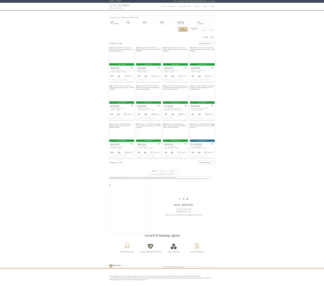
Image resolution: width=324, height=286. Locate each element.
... (167, 171)
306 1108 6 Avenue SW (146, 109)
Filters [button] (211, 30)
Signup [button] (206, 37)
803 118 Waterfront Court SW (199, 109)
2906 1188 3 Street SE (144, 70)
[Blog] (214, 1)
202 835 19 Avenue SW (119, 70)
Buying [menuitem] (197, 6)
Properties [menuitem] (171, 6)
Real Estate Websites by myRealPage (204, 267)
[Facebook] (209, 1)
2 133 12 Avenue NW (171, 147)
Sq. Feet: (200, 23)
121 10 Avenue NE (145, 147)
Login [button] (212, 37)
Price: (115, 23)
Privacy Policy (189, 267)
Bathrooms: (162, 23)
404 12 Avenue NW (198, 147)
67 (172, 171)
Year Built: (181, 23)
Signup (111, 1)
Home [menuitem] (165, 6)
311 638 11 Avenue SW (117, 109)
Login (118, 1)
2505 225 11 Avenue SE (170, 70)
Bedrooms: (145, 23)
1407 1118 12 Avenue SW (198, 70)
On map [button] (204, 30)
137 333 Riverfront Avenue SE (173, 109)
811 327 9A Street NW (117, 147)
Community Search (185, 6)
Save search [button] (183, 30)
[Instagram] (211, 1)
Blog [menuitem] (212, 6)
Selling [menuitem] (205, 6)
